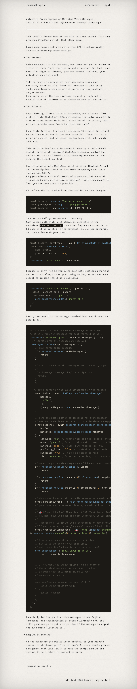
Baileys (93, 166)
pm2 (58, 648)
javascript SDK (37, 173)
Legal (107, 5)
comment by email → (39, 666)
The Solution (34, 106)
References (91, 5)
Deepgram (83, 169)
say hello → (103, 680)
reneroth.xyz (35, 5)
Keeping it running (38, 634)
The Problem (33, 57)
